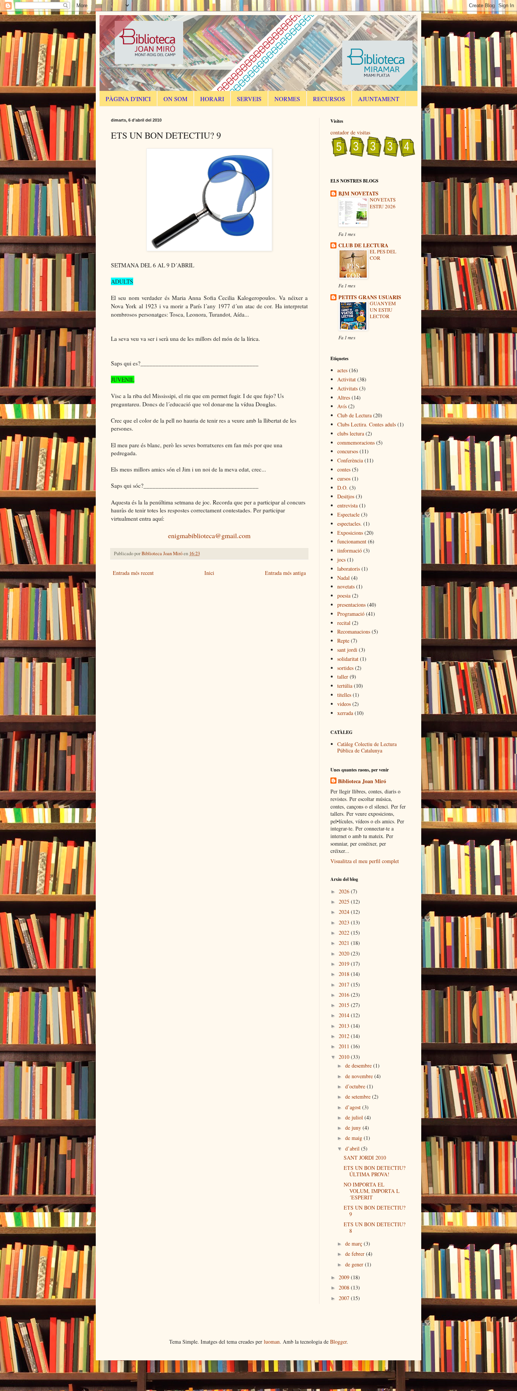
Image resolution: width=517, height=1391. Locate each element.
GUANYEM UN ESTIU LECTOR (383, 310)
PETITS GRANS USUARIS (369, 297)
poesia (343, 595)
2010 (345, 1056)
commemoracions (356, 442)
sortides (345, 667)
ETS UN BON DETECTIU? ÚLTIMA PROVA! (374, 1171)
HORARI (212, 99)
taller (342, 676)
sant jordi (347, 649)
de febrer (355, 1253)
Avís (342, 406)
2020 (345, 953)
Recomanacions (353, 631)
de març (354, 1243)
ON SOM (175, 99)
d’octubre (356, 1086)
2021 (345, 942)
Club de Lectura (354, 415)
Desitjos (345, 496)
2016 (345, 994)
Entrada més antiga (285, 572)
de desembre (359, 1065)
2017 (345, 984)
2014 (345, 1015)
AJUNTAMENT (378, 99)
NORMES (287, 99)
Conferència (350, 460)
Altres (343, 397)
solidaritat (347, 658)
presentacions (351, 604)
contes (343, 469)
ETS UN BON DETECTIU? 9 (374, 1211)
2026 (345, 891)
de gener (355, 1264)
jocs (341, 559)
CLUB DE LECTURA (363, 245)
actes (342, 370)
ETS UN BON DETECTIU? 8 (374, 1227)
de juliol (354, 1117)
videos (344, 703)
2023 (345, 922)
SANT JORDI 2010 (365, 1157)
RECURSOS (329, 99)
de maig (354, 1137)
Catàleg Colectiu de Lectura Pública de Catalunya (367, 747)
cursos (343, 478)
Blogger (338, 1341)
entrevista (347, 505)
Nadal (343, 577)
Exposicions (350, 532)
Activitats (347, 388)
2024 (345, 911)
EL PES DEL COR (383, 254)
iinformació (349, 550)
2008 (345, 1287)
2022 (345, 932)
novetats (346, 586)
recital (343, 622)
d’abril (353, 1148)
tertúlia (344, 685)
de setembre (358, 1096)
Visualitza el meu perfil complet (364, 861)
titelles (344, 694)
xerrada (345, 713)
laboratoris (348, 568)
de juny (354, 1127)
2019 (345, 963)
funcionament (351, 541)
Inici (209, 572)
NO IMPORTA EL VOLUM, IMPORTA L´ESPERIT (372, 1191)
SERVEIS (249, 99)
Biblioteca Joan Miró (362, 781)
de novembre (359, 1076)
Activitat (346, 379)
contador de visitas (350, 132)
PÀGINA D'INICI (128, 99)
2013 (345, 1025)
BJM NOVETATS (358, 193)
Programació (350, 613)
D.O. (342, 487)
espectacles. (349, 523)
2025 (345, 901)
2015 (345, 1005)
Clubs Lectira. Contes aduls (366, 424)
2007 (345, 1298)
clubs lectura (350, 433)
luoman (272, 1341)
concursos (347, 451)
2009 (345, 1277)
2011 (345, 1046)
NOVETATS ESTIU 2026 (383, 202)
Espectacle (348, 514)
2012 (345, 1036)
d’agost (353, 1107)
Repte (343, 640)
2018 (345, 973)
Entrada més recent (133, 572)
